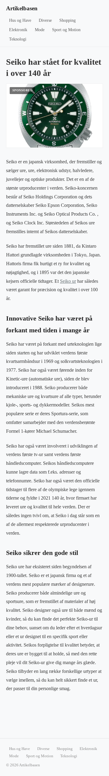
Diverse (45, 20)
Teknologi (17, 39)
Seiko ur (68, 281)
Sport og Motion (66, 30)
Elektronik (18, 30)
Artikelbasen (22, 8)
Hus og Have (20, 20)
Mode (40, 30)
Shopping (67, 20)
